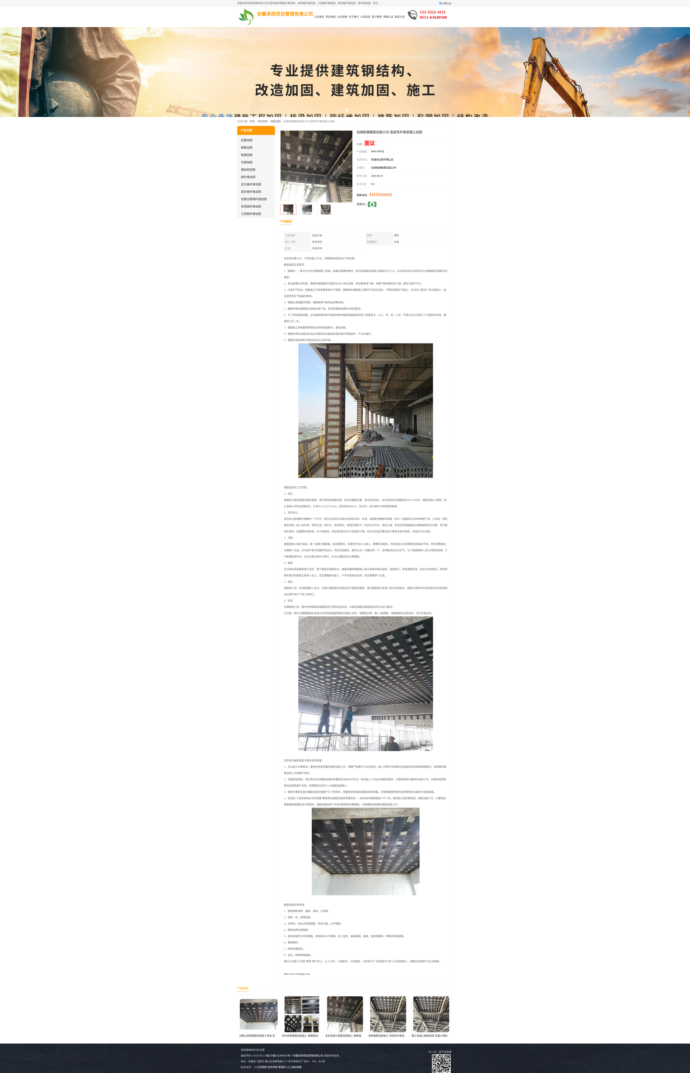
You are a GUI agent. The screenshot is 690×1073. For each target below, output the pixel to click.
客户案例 (377, 16)
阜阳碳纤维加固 (251, 206)
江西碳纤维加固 (251, 213)
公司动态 (365, 16)
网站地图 (296, 1067)
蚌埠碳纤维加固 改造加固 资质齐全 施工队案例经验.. (354, 1035)
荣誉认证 (388, 16)
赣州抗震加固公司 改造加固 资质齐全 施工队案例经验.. (442, 1035)
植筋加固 (276, 121)
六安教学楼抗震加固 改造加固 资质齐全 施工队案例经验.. (314, 1035)
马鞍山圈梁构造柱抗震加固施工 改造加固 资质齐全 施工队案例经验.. (406, 1035)
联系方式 (400, 16)
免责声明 (272, 1067)
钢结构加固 (248, 169)
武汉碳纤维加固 (251, 184)
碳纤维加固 (248, 177)
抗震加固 (246, 140)
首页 (252, 121)
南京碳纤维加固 (251, 191)
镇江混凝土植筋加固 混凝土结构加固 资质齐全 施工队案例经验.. (274, 1035)
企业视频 (342, 16)
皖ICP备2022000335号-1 (279, 1055)
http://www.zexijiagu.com (297, 974)
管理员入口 (284, 1067)
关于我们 (354, 16)
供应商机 (331, 16)
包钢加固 (246, 162)
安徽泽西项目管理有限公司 (308, 1055)
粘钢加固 (246, 154)
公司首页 (319, 16)
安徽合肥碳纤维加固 (254, 199)
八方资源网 (260, 1067)
